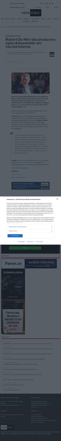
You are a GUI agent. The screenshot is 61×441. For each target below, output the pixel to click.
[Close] (57, 199)
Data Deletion (21, 241)
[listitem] (30, 227)
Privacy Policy (39, 241)
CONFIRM (15, 235)
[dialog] (30, 220)
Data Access (30, 241)
